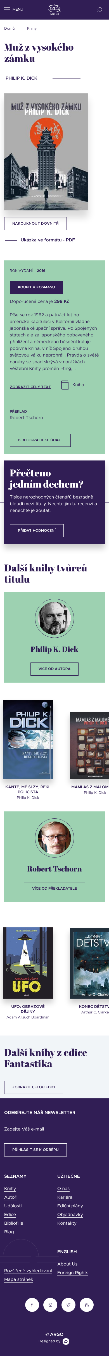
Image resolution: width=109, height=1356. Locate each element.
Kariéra (64, 1197)
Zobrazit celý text (30, 387)
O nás (63, 1189)
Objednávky (70, 1215)
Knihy (32, 28)
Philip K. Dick (54, 649)
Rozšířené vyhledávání (28, 1271)
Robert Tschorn (54, 868)
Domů (9, 28)
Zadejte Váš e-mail (24, 1129)
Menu (18, 9)
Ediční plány (70, 1206)
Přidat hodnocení (37, 531)
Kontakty (67, 1223)
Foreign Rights (72, 1273)
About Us (67, 1264)
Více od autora (55, 669)
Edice (10, 1215)
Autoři (10, 1197)
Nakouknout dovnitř (35, 223)
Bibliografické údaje (40, 440)
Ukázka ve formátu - (48, 240)
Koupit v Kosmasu (36, 287)
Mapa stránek (18, 1279)
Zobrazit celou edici (33, 1087)
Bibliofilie (13, 1223)
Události (13, 1206)
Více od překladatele (54, 888)
